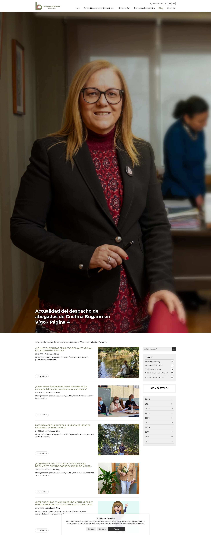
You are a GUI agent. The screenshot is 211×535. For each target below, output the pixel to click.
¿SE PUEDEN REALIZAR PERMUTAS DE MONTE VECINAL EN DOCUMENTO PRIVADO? (64, 349)
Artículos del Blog (52, 354)
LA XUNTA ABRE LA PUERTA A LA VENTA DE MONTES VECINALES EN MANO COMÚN (62, 426)
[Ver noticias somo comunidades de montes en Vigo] (174, 3)
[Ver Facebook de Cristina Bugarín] (166, 3)
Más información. (138, 523)
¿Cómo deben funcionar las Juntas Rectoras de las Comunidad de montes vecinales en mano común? (61, 387)
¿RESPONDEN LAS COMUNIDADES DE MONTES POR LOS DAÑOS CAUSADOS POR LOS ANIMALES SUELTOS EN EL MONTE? (64, 503)
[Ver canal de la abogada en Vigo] (170, 3)
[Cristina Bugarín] (47, 5)
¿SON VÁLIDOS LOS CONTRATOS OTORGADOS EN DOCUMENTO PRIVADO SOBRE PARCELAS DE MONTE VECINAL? (62, 465)
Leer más (41, 376)
